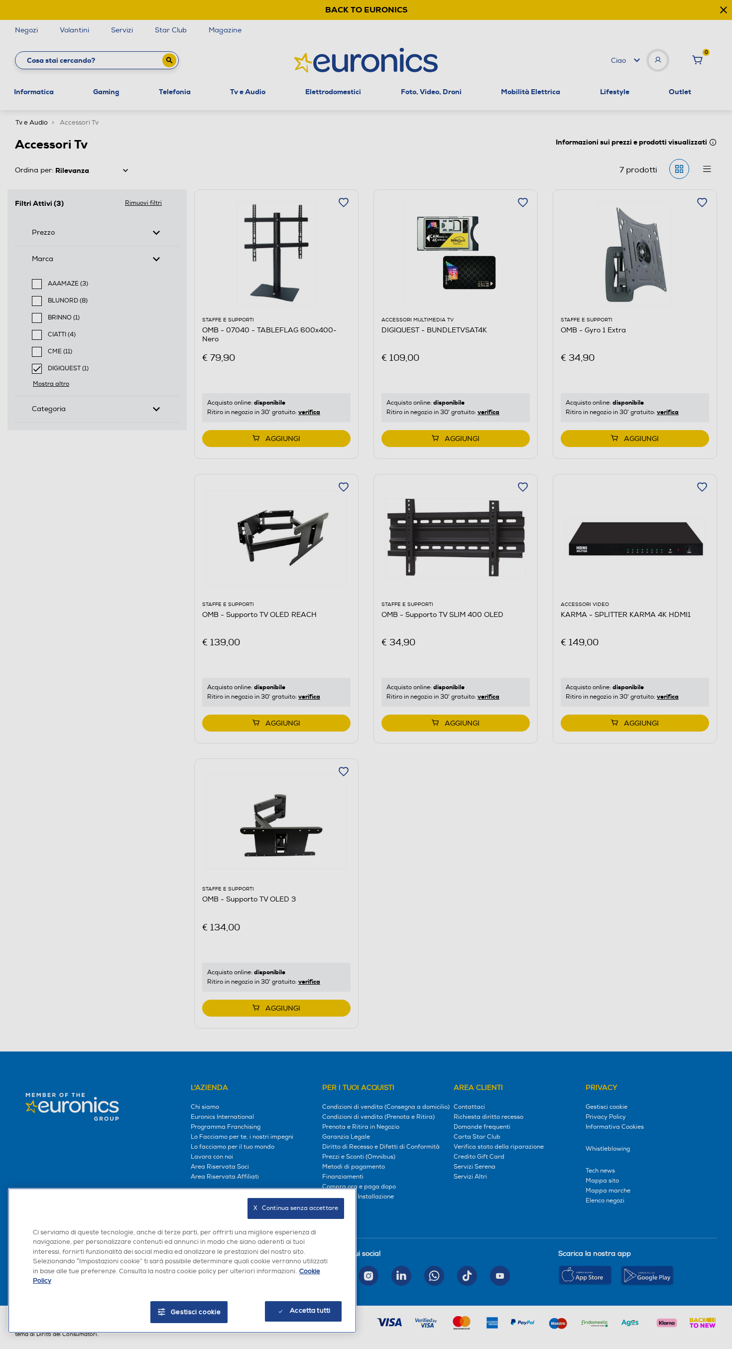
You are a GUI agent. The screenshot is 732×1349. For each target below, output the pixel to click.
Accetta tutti (310, 1311)
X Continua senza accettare (295, 1208)
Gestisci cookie (196, 1312)
